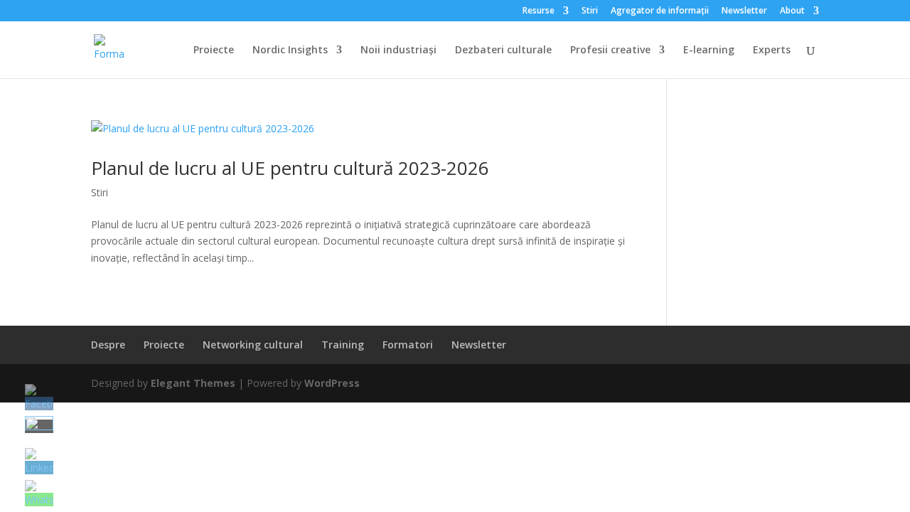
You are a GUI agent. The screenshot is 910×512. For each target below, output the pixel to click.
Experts (772, 50)
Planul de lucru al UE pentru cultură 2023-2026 (290, 168)
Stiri (590, 11)
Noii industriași (398, 50)
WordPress (332, 383)
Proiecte (213, 50)
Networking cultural (253, 344)
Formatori (407, 344)
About (792, 11)
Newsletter (744, 11)
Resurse (539, 11)
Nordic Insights (290, 50)
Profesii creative (610, 50)
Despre (108, 344)
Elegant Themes (193, 383)
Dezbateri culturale (503, 50)
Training (342, 344)
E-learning (708, 50)
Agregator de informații (660, 11)
